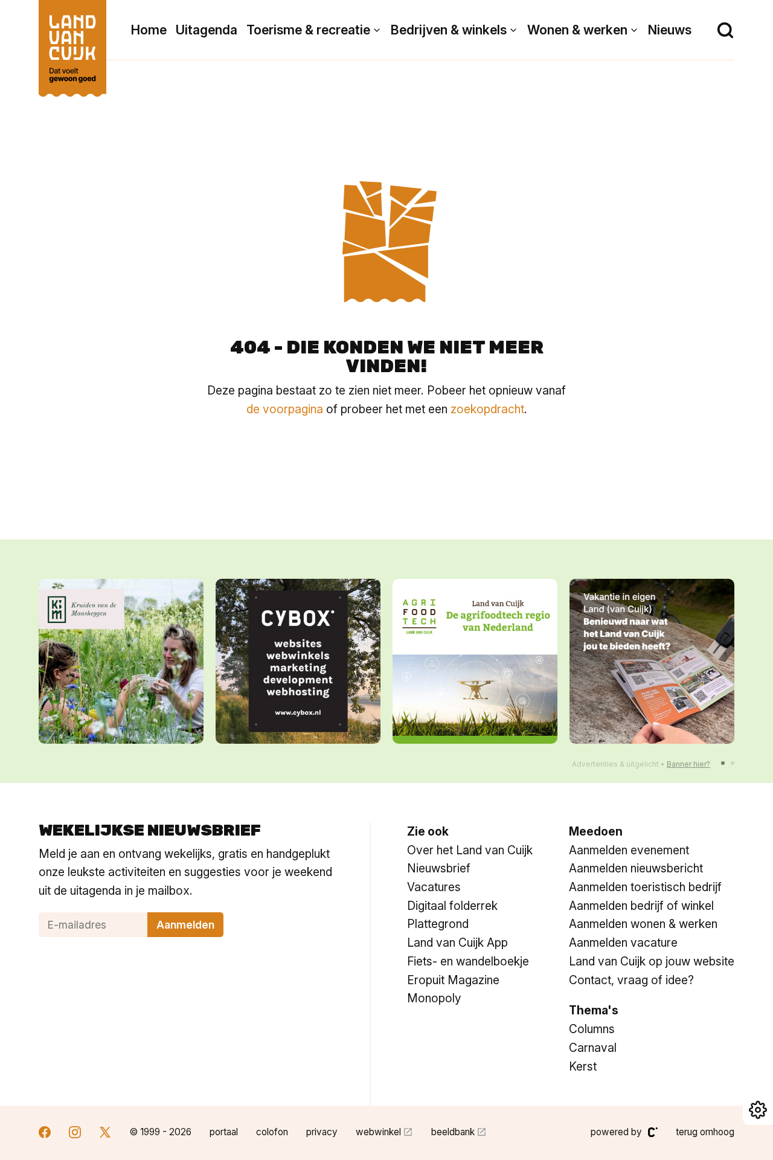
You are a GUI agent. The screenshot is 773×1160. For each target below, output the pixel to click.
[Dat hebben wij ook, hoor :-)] (651, 661)
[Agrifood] (475, 661)
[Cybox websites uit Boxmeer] (298, 661)
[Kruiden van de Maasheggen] (121, 661)
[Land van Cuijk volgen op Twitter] (105, 1133)
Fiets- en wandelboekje (468, 961)
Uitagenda (206, 30)
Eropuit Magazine (453, 980)
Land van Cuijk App (457, 942)
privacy (322, 1132)
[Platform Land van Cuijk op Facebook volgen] (45, 1133)
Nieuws (669, 30)
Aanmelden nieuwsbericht (636, 868)
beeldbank (453, 1132)
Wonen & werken (577, 30)
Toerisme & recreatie (308, 30)
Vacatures (434, 887)
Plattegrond (438, 924)
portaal (224, 1132)
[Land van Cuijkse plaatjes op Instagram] (75, 1133)
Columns (592, 1029)
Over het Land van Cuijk (470, 850)
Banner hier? (688, 763)
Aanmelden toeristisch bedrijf (645, 887)
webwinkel (378, 1132)
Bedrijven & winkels (449, 30)
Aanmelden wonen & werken (643, 924)
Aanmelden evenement (629, 850)
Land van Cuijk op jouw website (651, 961)
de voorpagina (284, 409)
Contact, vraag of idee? (631, 980)
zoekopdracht (487, 409)
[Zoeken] (725, 30)
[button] (723, 763)
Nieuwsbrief (438, 868)
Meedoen (596, 831)
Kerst (583, 1066)
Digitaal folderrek (452, 905)
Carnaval (593, 1047)
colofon (272, 1132)
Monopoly (434, 998)
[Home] (72, 42)
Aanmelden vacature (623, 942)
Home (149, 30)
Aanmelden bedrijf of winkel (641, 905)
